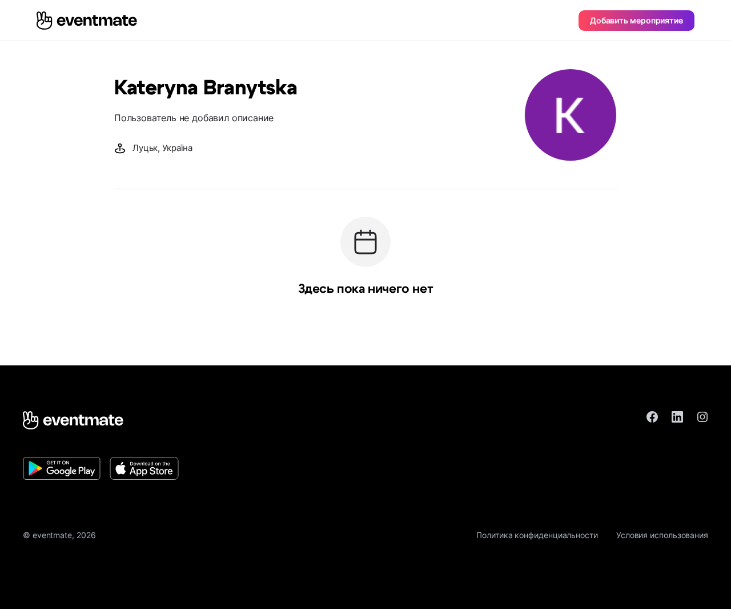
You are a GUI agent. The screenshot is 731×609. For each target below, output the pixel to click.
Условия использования (662, 535)
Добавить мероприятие (636, 20)
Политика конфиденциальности (537, 535)
